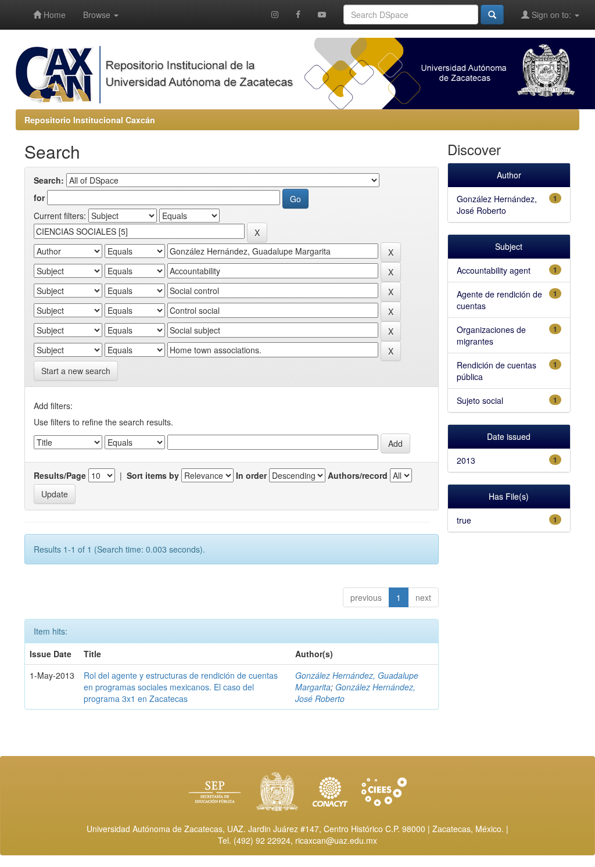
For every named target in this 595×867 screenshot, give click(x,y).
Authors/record (358, 475)
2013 (466, 460)
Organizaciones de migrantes (491, 335)
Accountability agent (494, 270)
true (464, 520)
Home (53, 14)
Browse (98, 14)
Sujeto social (480, 400)
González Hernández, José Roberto (497, 204)
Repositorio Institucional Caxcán (89, 120)
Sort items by (153, 475)
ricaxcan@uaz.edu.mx (336, 840)
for (39, 197)
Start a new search (75, 371)
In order (251, 475)
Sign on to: (551, 14)
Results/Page (60, 475)
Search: (49, 180)
